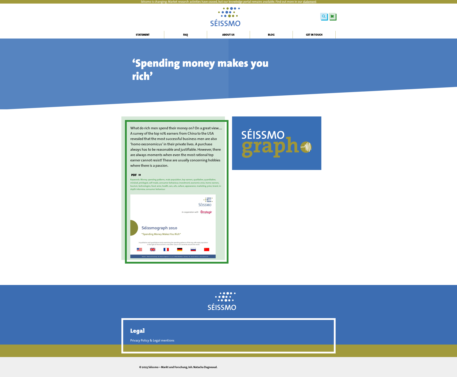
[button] (323, 16)
